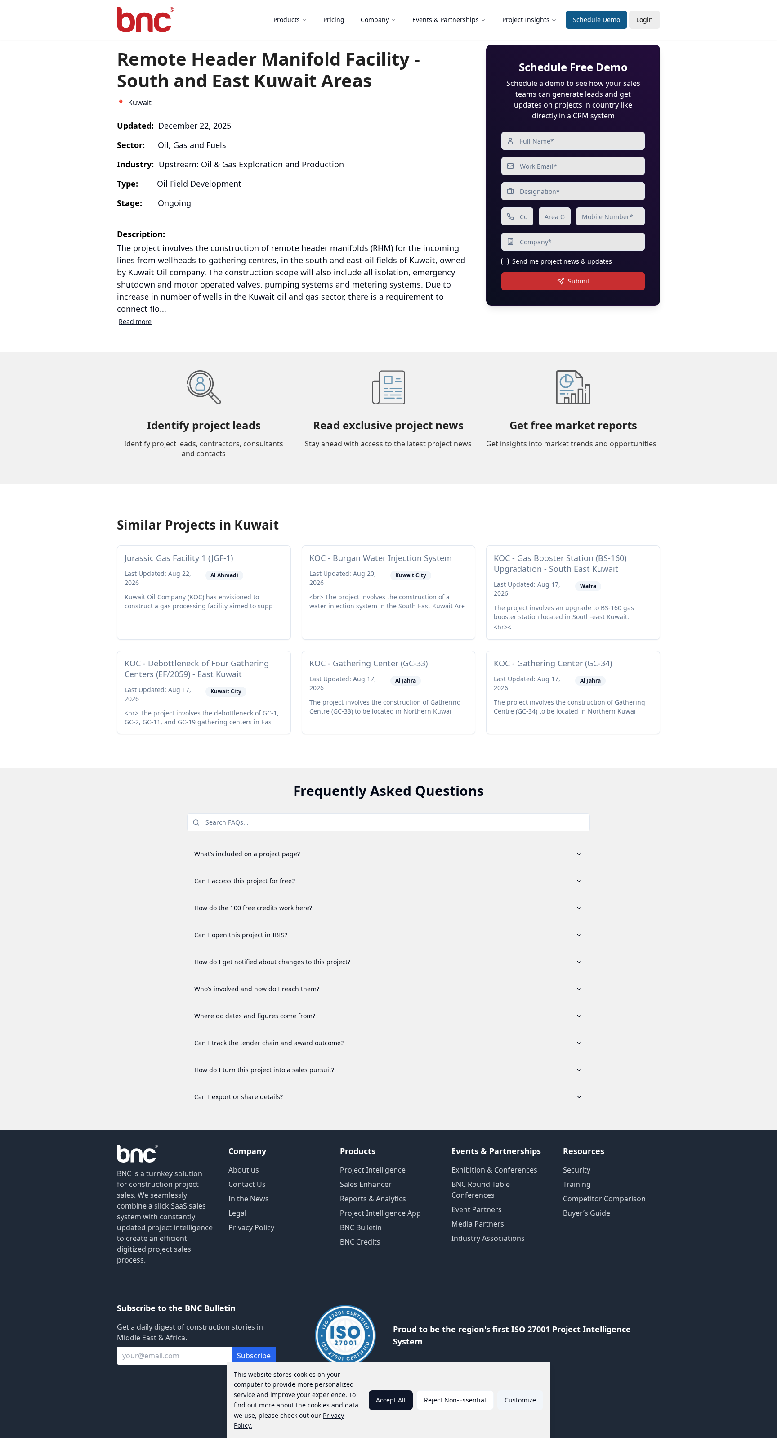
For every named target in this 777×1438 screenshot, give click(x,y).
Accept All (391, 1400)
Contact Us (247, 1184)
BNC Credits (360, 1242)
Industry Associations (488, 1238)
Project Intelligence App (380, 1213)
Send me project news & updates (562, 261)
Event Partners (476, 1209)
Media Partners (477, 1224)
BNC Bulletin (361, 1227)
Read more (135, 321)
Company (375, 19)
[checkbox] (505, 261)
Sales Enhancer (366, 1184)
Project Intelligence (373, 1170)
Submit (578, 281)
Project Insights (525, 19)
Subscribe (254, 1356)
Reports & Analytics (373, 1199)
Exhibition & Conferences (494, 1170)
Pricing (333, 19)
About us (243, 1170)
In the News (248, 1199)
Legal (237, 1213)
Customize (520, 1400)
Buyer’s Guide (586, 1213)
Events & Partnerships (445, 19)
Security (576, 1170)
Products (286, 19)
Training (577, 1184)
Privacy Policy (251, 1227)
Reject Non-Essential (455, 1400)
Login (644, 19)
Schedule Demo (596, 19)
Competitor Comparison (604, 1199)
